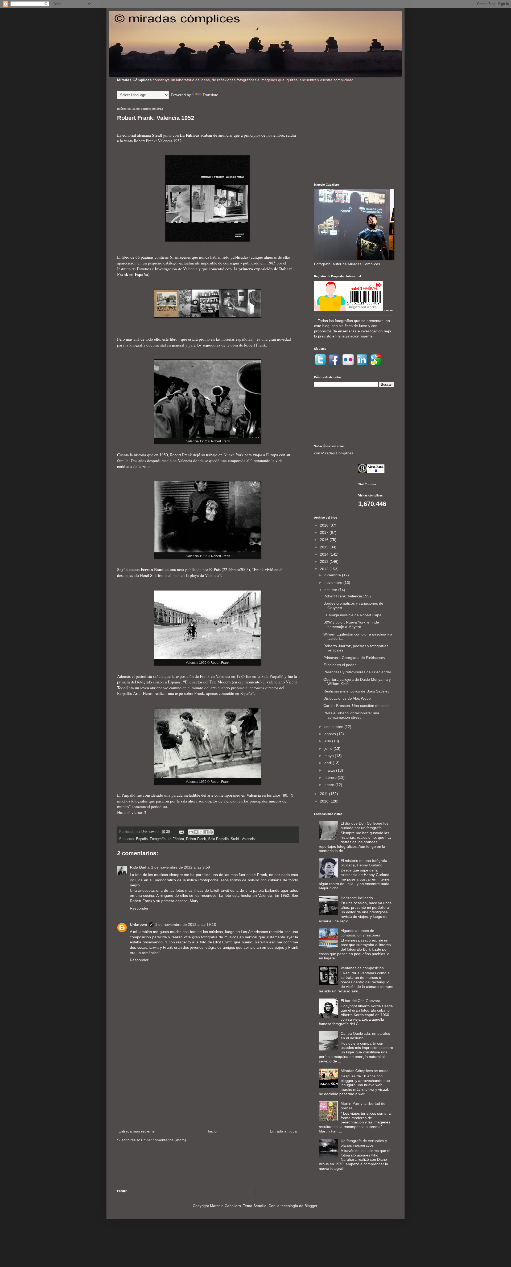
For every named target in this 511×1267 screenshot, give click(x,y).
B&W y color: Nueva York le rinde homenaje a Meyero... (351, 624)
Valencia (248, 839)
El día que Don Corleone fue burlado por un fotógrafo (365, 825)
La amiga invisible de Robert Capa (352, 615)
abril (328, 763)
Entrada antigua (283, 1131)
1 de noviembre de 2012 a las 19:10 (185, 924)
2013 (324, 561)
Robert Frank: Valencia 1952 (158, 140)
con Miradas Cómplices (333, 453)
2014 (324, 554)
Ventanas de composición (362, 968)
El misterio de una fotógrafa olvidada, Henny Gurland (364, 862)
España (142, 839)
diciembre (333, 575)
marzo (330, 770)
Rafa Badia (140, 867)
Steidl (235, 839)
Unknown (138, 924)
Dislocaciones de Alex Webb (347, 698)
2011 (324, 794)
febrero (331, 777)
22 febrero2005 (236, 569)
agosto (330, 734)
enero (329, 785)
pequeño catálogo (163, 263)
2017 (324, 532)
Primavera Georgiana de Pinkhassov (354, 657)
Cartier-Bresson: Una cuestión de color (356, 705)
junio (328, 748)
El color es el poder (339, 665)
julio (328, 741)
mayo (329, 755)
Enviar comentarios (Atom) (163, 1140)
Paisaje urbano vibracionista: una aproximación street (351, 715)
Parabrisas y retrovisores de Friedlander (357, 672)
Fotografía (158, 839)
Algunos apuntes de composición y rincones (360, 932)
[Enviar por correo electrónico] (190, 832)
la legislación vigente (355, 336)
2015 (324, 547)
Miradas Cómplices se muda (365, 1071)
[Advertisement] (207, 1084)
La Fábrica (176, 839)
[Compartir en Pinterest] (211, 832)
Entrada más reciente (136, 1131)
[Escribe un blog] (196, 832)
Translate (210, 95)
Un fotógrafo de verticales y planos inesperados (364, 1143)
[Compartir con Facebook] (206, 832)
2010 (324, 801)
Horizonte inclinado (357, 898)
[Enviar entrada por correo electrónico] (181, 832)
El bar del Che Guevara (360, 1001)
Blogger (310, 1206)
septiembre (334, 726)
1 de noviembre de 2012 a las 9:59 (180, 867)
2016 (324, 539)
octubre (331, 590)
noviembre (333, 582)
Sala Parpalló (272, 676)
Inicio (212, 1131)
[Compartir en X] (201, 832)
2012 (324, 569)
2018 (324, 525)
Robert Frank (196, 839)
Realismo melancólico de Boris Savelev (356, 691)
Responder (139, 908)
